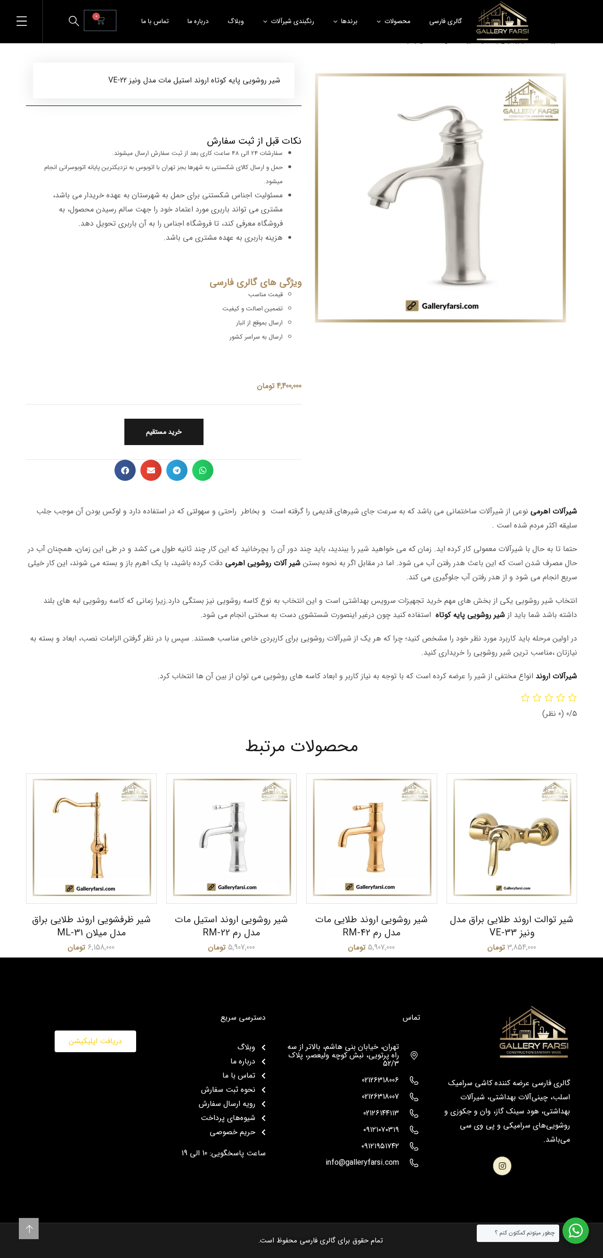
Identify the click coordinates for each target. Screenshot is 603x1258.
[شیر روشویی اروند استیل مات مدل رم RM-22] (231, 838)
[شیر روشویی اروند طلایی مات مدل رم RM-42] (371, 838)
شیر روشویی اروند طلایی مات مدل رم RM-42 (371, 926)
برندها (349, 21)
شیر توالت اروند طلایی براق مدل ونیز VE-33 (511, 926)
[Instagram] (502, 1166)
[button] (202, 470)
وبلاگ (236, 21)
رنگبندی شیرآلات (292, 21)
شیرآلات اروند (556, 676)
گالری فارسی (445, 21)
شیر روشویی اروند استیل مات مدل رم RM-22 (231, 926)
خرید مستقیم (164, 432)
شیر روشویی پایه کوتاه (470, 615)
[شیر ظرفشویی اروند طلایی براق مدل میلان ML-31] (91, 838)
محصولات (397, 21)
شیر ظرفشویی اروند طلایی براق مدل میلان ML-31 (91, 926)
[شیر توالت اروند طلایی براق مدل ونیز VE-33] (512, 838)
